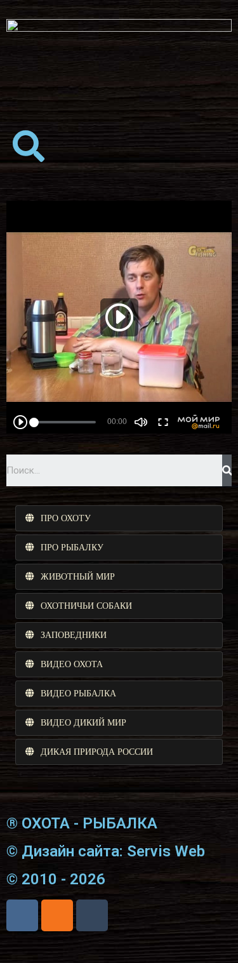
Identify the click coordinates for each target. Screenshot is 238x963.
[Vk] (22, 915)
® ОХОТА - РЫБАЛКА (81, 823)
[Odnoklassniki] (57, 915)
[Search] (227, 470)
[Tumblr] (92, 915)
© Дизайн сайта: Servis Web (105, 851)
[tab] (119, 518)
